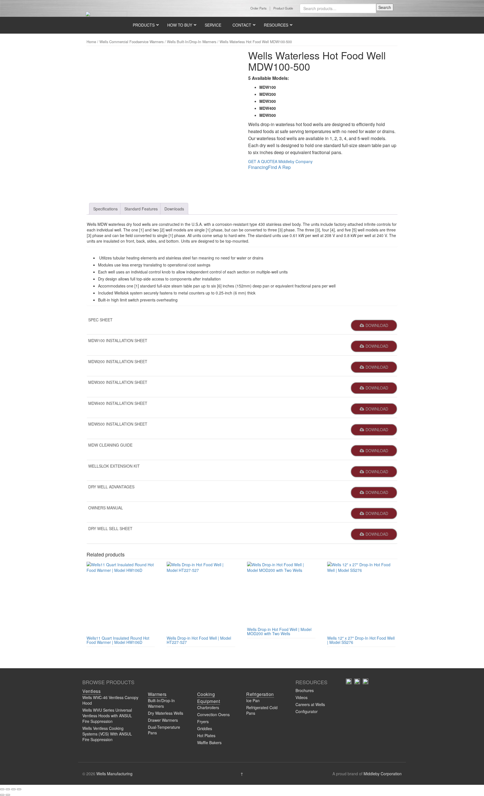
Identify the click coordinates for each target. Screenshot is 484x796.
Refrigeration (260, 694)
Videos (301, 697)
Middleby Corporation (383, 773)
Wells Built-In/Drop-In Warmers (191, 41)
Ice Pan (253, 700)
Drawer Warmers (163, 720)
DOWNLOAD (377, 325)
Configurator (306, 711)
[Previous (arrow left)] (2, 795)
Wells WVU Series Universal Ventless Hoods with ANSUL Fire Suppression (107, 715)
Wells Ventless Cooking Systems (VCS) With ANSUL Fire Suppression (107, 733)
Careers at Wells (310, 704)
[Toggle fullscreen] (8, 789)
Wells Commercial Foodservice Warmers (131, 41)
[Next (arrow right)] (8, 795)
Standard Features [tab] (141, 209)
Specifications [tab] (105, 209)
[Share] (13, 789)
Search (384, 7)
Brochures (304, 690)
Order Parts (258, 8)
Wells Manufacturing (114, 773)
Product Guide (283, 8)
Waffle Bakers (209, 742)
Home (91, 41)
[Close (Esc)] (19, 789)
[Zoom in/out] (2, 789)
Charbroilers (208, 707)
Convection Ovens (213, 714)
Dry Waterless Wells (165, 713)
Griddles (204, 728)
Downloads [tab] (174, 209)
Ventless (91, 691)
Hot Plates (206, 735)
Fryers (203, 721)
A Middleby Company (294, 161)
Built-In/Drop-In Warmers (161, 703)
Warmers (157, 694)
